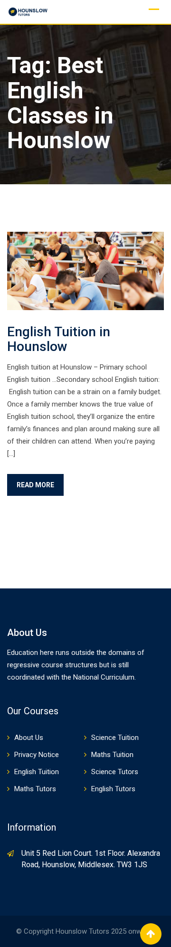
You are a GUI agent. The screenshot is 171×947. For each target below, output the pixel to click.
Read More (35, 485)
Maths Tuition (112, 754)
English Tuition (36, 771)
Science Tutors (114, 771)
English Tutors (113, 789)
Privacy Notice (36, 754)
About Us (28, 737)
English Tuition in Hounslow (58, 339)
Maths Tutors (35, 789)
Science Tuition (115, 737)
